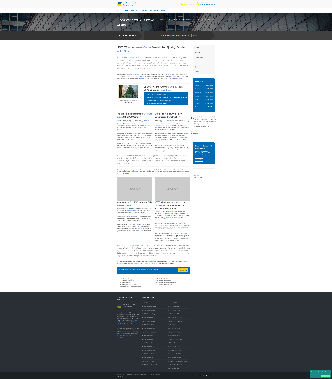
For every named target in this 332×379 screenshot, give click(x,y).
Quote (196, 67)
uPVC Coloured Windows (175, 317)
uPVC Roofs (171, 324)
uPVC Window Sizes (173, 368)
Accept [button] (325, 375)
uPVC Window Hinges (149, 324)
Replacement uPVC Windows (176, 354)
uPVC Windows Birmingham (126, 279)
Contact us (197, 71)
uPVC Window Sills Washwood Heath (165, 282)
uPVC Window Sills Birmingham (163, 279)
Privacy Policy (120, 376)
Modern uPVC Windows (174, 350)
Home (118, 10)
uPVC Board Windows (174, 310)
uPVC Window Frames (149, 321)
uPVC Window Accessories (150, 303)
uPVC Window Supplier (174, 357)
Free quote (154, 10)
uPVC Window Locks (148, 335)
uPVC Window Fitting (149, 317)
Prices (144, 10)
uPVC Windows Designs (149, 314)
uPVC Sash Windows (174, 328)
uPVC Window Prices (149, 343)
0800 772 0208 (153, 269)
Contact (164, 10)
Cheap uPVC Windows (174, 303)
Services (134, 10)
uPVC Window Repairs (149, 350)
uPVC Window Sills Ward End (163, 280)
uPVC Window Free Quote (150, 364)
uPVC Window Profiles (149, 346)
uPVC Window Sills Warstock (126, 282)
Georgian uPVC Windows (175, 321)
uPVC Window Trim (173, 343)
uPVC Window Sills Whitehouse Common (130, 286)
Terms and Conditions (154, 374)
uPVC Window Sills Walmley (126, 280)
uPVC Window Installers (149, 328)
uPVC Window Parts (148, 339)
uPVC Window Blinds (149, 310)
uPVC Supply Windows (149, 361)
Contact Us (183, 270)
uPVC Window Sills (148, 357)
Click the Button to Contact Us (173, 35)
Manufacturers (199, 57)
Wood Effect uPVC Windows (176, 339)
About (126, 10)
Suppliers (197, 52)
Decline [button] (316, 375)
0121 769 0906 (189, 4)
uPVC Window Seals (148, 354)
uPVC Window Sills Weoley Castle (128, 284)
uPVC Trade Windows (174, 335)
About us (197, 47)
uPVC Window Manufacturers (176, 364)
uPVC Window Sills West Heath (163, 284)
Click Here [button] (321, 373)
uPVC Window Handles (149, 332)
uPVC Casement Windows (175, 314)
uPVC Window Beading (149, 306)
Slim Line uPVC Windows (175, 332)
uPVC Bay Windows (173, 306)
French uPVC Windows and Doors (177, 361)
